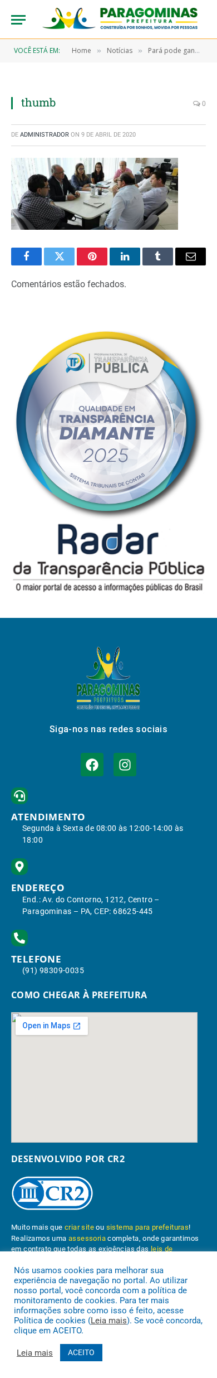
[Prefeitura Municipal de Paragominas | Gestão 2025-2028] (120, 19)
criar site (79, 1227)
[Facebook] (92, 764)
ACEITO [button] (81, 1352)
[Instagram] (125, 764)
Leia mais (109, 1321)
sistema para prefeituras (147, 1227)
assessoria (87, 1238)
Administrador (44, 134)
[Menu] (18, 19)
